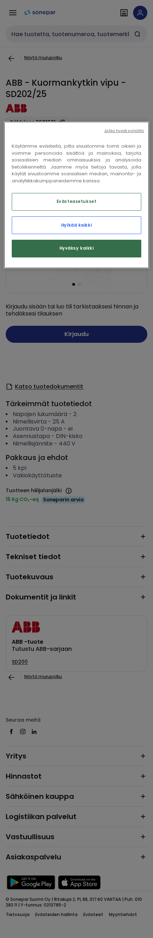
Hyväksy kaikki (76, 248)
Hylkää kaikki (76, 225)
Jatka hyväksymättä (124, 130)
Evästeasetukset (77, 202)
